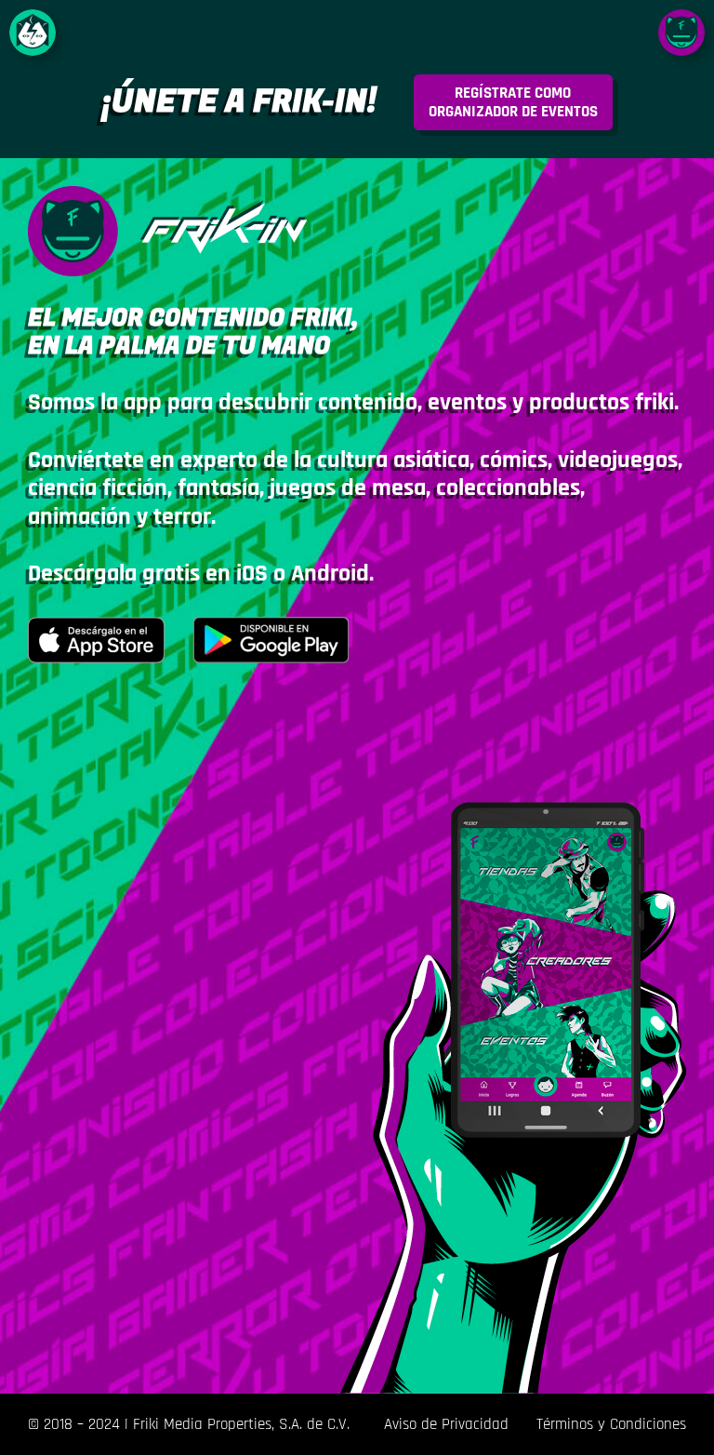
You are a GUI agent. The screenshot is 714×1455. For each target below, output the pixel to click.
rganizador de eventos (513, 102)
